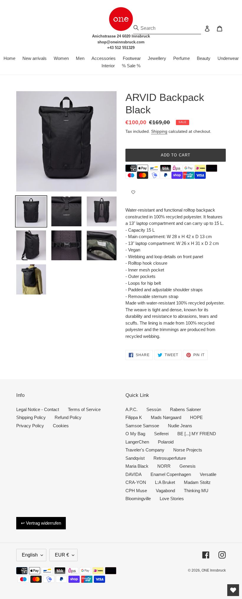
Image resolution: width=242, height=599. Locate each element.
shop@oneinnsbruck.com (121, 42)
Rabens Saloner (185, 409)
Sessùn (153, 409)
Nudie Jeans (180, 425)
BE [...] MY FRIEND (196, 433)
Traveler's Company (144, 449)
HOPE (196, 417)
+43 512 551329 (121, 47)
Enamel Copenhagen (171, 474)
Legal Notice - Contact (37, 409)
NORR (164, 466)
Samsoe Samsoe (142, 425)
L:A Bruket (165, 482)
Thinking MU (196, 490)
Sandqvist (135, 458)
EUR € (62, 554)
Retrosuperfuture (169, 458)
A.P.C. (131, 409)
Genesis (187, 466)
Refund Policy (68, 417)
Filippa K (133, 417)
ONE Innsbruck (214, 570)
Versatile (208, 474)
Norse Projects (187, 449)
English (30, 554)
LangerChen (137, 441)
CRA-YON (135, 482)
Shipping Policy (31, 417)
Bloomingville (138, 498)
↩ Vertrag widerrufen (41, 523)
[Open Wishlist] (233, 590)
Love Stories (172, 498)
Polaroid (166, 441)
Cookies (61, 425)
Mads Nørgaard (166, 417)
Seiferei (161, 433)
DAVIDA (133, 474)
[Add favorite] (133, 192)
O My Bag (135, 433)
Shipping (159, 131)
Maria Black (136, 466)
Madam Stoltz (197, 482)
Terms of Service (84, 409)
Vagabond (165, 490)
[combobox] (167, 28)
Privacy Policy (30, 425)
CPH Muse (136, 490)
